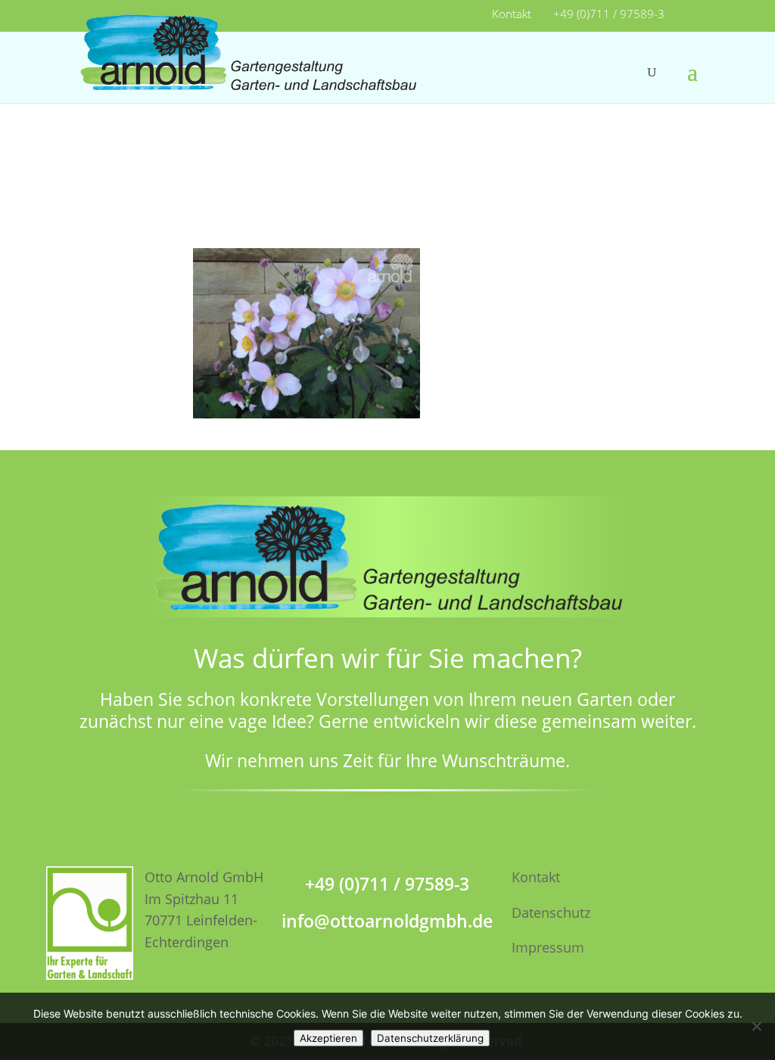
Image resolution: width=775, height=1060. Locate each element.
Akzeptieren (328, 1038)
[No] (756, 1026)
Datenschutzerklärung (430, 1038)
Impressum (548, 947)
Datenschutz (551, 912)
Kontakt (511, 14)
